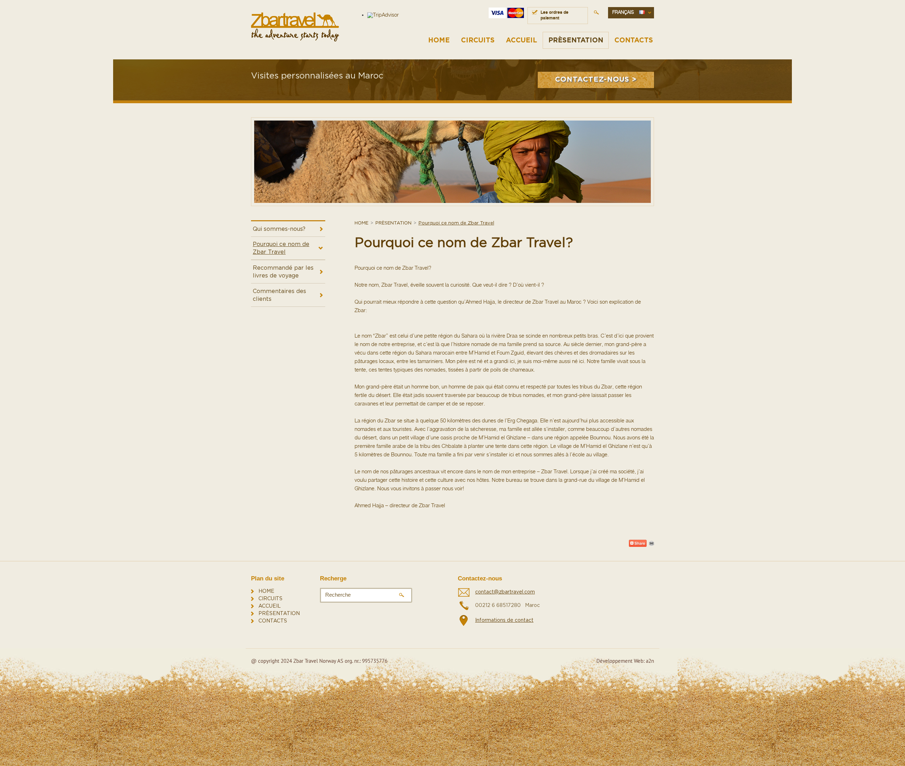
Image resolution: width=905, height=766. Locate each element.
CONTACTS (633, 40)
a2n (650, 661)
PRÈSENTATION (575, 40)
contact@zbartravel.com (505, 592)
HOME (439, 40)
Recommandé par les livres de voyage (283, 272)
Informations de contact (504, 620)
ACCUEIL (521, 40)
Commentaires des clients (279, 295)
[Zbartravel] (295, 27)
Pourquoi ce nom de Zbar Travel (281, 248)
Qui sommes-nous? (279, 229)
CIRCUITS (478, 40)
